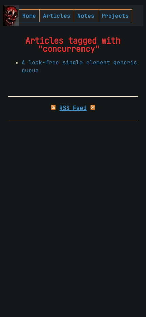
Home (29, 15)
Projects (115, 15)
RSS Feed (73, 108)
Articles (56, 15)
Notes (85, 15)
